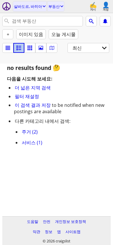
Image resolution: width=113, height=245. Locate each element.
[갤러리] (40, 48)
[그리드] (29, 48)
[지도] (51, 48)
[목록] (7, 48)
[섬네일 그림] (18, 48)
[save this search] (105, 21)
